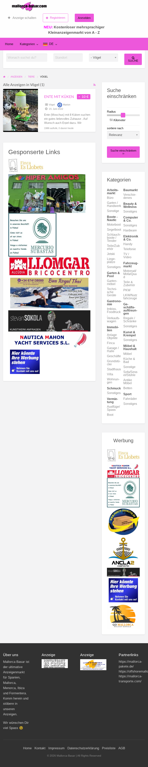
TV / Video (127, 255)
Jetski (111, 254)
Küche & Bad (129, 360)
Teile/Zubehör (113, 247)
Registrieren (57, 17)
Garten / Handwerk (114, 204)
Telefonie (129, 249)
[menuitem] (22, 17)
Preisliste (108, 748)
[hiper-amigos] (46, 193)
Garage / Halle (113, 349)
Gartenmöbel (112, 282)
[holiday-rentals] (123, 616)
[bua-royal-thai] (49, 293)
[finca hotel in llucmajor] (25, 165)
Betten (127, 388)
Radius (111, 111)
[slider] (123, 115)
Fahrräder (130, 398)
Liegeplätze (111, 260)
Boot (110, 414)
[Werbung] (25, 362)
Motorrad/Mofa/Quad (130, 274)
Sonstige (113, 211)
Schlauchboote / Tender (114, 237)
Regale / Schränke (129, 319)
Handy (127, 244)
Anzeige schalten (24, 17)
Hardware (130, 230)
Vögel (52, 104)
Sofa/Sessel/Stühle (130, 373)
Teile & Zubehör (129, 283)
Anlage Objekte (112, 336)
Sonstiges (130, 211)
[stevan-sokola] (49, 321)
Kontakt (39, 748)
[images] (55, 663)
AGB (121, 748)
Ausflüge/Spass (113, 408)
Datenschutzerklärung (83, 748)
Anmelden (84, 17)
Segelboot (114, 229)
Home (9, 44)
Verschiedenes (129, 196)
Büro (110, 197)
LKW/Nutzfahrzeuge (130, 297)
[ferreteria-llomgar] (49, 266)
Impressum (56, 748)
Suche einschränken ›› (123, 152)
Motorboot (114, 224)
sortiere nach (115, 128)
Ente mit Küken (59, 96)
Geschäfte (114, 356)
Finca (111, 343)
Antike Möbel (127, 381)
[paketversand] (123, 522)
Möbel (127, 353)
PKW (126, 290)
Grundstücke (113, 362)
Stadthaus (114, 369)
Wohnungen (113, 381)
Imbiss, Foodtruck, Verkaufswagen (114, 315)
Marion (66, 104)
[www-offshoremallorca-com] (93, 664)
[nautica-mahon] (49, 339)
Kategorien (27, 44)
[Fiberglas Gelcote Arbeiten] (123, 552)
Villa (110, 374)
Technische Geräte (112, 292)
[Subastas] (32, 234)
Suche (133, 60)
